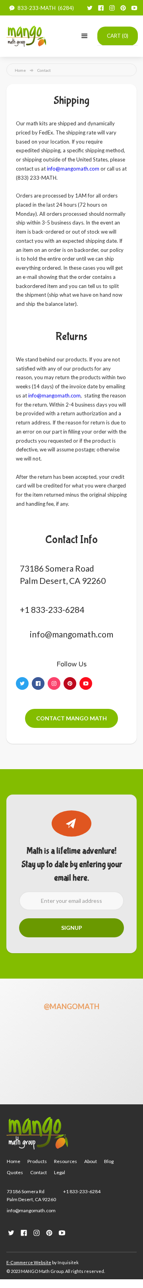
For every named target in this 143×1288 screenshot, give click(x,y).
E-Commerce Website (28, 1262)
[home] (26, 36)
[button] (84, 36)
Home (20, 70)
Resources (65, 1161)
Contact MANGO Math (71, 718)
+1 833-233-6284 (81, 1191)
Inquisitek (68, 1262)
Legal (59, 1172)
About (90, 1161)
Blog (109, 1161)
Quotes (15, 1172)
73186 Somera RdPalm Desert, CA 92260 (31, 1195)
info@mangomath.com (73, 168)
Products (37, 1161)
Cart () (117, 36)
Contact (38, 1172)
